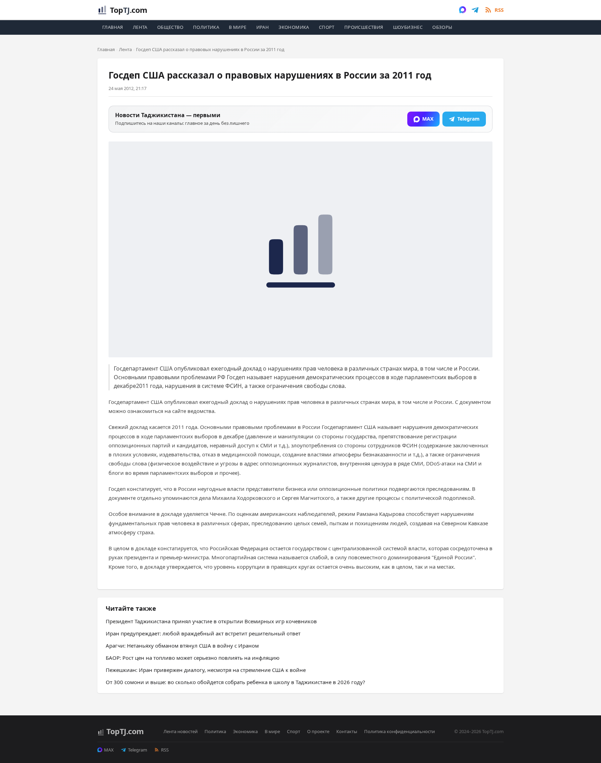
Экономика (294, 27)
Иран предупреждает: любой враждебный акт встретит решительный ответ (203, 633)
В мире (237, 27)
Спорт (327, 27)
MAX (109, 750)
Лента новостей (180, 731)
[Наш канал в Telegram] (475, 10)
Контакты (346, 731)
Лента (140, 27)
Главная (112, 27)
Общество (170, 27)
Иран (262, 27)
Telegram (137, 750)
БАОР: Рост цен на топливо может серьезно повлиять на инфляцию (193, 657)
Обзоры (442, 27)
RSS (165, 750)
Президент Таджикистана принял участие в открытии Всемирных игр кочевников (211, 621)
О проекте (318, 731)
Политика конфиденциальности (399, 731)
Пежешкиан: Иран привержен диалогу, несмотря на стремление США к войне (206, 669)
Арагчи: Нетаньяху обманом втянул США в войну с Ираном (182, 645)
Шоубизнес (408, 27)
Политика (206, 27)
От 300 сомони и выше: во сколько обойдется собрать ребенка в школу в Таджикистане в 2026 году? (235, 682)
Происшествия (363, 27)
